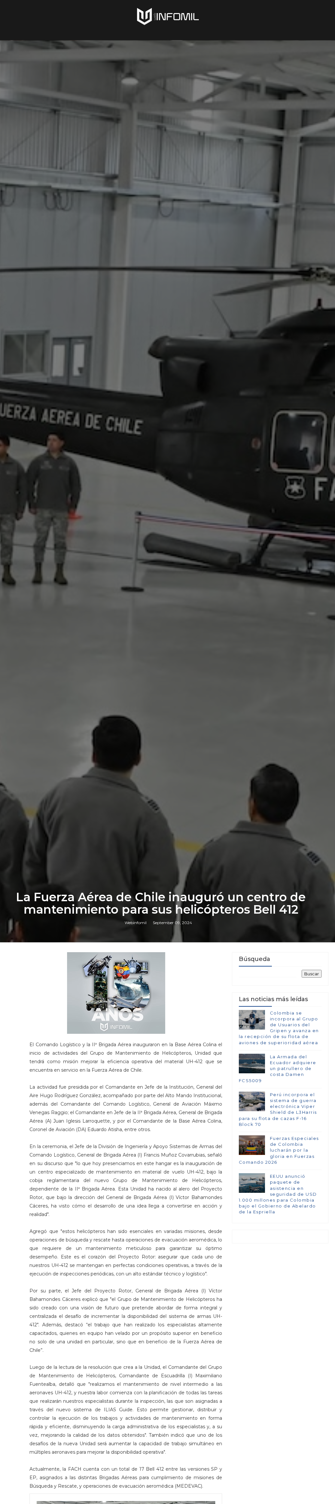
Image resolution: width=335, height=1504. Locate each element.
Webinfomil (136, 922)
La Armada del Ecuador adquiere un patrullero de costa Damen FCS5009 (277, 1068)
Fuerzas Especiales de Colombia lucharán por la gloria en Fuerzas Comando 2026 (279, 1150)
